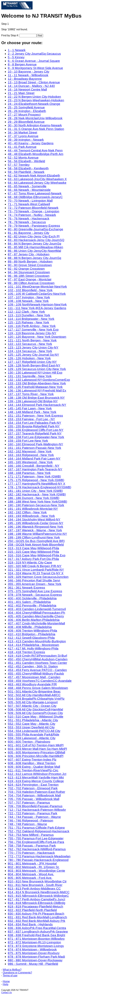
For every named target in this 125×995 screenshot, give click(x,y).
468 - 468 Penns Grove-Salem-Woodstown (38, 688)
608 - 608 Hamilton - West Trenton (32, 763)
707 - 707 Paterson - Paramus (29, 802)
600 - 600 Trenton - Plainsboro (29, 741)
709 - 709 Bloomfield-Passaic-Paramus (35, 806)
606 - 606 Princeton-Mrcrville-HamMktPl (35, 756)
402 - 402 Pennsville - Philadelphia (32, 605)
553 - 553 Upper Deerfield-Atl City (31, 727)
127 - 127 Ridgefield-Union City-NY (32, 362)
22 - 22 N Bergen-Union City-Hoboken (34, 96)
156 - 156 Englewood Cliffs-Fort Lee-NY (35, 430)
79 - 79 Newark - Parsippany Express (34, 225)
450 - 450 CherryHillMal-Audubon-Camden (38, 659)
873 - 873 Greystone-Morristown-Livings (36, 946)
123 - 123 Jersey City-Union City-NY (33, 347)
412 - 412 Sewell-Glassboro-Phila (31, 637)
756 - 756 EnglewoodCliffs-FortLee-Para (36, 842)
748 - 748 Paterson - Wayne (27, 824)
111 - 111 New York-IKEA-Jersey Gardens (37, 308)
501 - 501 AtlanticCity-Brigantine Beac (34, 691)
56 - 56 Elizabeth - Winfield (26, 161)
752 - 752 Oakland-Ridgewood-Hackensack (38, 831)
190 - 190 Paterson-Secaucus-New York (36, 505)
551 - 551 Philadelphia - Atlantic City (33, 720)
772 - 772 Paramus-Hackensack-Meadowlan (39, 856)
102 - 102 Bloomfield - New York (30, 290)
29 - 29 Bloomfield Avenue (26, 121)
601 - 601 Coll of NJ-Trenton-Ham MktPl (35, 745)
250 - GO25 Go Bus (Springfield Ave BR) (36, 541)
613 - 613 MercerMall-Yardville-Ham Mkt (36, 777)
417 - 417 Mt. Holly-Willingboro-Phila (33, 648)
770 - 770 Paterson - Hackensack (31, 852)
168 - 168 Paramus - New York (29, 473)
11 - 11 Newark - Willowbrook (28, 75)
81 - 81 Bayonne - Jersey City (28, 233)
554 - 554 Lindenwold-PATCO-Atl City (34, 731)
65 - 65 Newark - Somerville (27, 186)
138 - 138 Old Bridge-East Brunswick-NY (36, 397)
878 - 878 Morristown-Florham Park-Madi (36, 956)
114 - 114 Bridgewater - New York (31, 319)
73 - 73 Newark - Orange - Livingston (33, 211)
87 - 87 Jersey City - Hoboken (28, 254)
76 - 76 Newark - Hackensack (28, 218)
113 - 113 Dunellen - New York (29, 315)
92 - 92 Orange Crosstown (26, 268)
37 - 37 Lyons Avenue (23, 136)
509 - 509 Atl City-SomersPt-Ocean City (35, 713)
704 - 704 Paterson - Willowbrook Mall (34, 795)
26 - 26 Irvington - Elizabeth (27, 111)
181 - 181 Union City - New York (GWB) (35, 491)
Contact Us (6, 992)
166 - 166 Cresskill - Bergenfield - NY (33, 465)
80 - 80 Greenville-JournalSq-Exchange (35, 229)
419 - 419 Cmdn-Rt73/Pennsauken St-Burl (37, 655)
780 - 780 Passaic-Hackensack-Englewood (38, 860)
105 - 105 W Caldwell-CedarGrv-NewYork (37, 293)
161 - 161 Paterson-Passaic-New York (34, 448)
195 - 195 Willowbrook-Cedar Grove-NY (35, 523)
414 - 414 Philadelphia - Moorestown (33, 645)
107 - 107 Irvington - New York (29, 297)
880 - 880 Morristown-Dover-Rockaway (35, 960)
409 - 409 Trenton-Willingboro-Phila (32, 630)
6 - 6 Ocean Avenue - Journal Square (34, 61)
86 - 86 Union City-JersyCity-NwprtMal (34, 250)
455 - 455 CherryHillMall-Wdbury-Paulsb (36, 673)
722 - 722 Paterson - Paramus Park (32, 813)
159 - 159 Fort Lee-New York (28, 440)
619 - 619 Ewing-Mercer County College (36, 781)
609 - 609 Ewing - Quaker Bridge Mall (34, 766)
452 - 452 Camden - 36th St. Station (33, 666)
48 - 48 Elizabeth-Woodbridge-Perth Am (35, 154)
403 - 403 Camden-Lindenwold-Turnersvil (37, 609)
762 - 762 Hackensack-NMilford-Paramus (37, 849)
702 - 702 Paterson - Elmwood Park (33, 788)
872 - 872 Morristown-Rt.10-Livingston (34, 942)
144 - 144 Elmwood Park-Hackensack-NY (37, 405)
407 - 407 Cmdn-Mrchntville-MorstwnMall (36, 623)
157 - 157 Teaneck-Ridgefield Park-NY (35, 433)
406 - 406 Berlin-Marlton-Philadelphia (34, 620)
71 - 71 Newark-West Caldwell (29, 204)
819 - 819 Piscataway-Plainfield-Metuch (35, 906)
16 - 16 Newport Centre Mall (27, 89)
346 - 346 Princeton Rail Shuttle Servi (34, 580)
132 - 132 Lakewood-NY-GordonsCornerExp (39, 379)
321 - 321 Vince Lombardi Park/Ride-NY (36, 569)
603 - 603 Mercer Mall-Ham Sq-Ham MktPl (37, 749)
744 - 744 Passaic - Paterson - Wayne (34, 817)
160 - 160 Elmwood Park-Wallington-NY (35, 444)
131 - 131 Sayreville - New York (30, 376)
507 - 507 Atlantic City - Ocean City (32, 706)
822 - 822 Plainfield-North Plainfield (32, 910)
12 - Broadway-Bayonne (25, 78)
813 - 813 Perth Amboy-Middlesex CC (34, 888)
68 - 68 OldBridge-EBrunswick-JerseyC (35, 197)
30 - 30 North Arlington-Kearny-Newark (35, 125)
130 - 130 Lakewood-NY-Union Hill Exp (35, 372)
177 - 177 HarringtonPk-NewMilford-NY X (36, 483)
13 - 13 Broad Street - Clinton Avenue (34, 82)
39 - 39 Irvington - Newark (26, 139)
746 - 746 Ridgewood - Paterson (30, 820)
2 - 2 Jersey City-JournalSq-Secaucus (34, 53)
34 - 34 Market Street (22, 132)
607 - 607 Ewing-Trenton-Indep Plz (32, 759)
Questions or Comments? (17, 972)
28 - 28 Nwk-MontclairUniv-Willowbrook (35, 118)
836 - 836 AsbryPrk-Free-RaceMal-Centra (37, 928)
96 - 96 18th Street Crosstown (28, 276)
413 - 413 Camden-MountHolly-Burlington (37, 641)
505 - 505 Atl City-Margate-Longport (33, 702)
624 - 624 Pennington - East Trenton (33, 784)
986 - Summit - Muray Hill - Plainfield (33, 964)
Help (5, 984)
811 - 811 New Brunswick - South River (35, 885)
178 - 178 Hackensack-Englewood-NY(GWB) (39, 487)
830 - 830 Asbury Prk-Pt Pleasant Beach (36, 913)
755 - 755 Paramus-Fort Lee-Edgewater (35, 838)
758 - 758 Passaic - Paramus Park (32, 845)
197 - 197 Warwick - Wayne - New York (35, 530)
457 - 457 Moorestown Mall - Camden (34, 677)
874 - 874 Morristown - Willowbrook (32, 949)
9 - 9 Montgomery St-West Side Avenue (35, 68)
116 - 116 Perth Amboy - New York (32, 326)
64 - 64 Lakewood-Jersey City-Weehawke (37, 182)
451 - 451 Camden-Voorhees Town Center (37, 663)
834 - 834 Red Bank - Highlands (30, 924)
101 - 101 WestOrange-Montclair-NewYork (37, 286)
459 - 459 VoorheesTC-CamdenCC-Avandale (40, 680)
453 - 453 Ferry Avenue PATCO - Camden (37, 670)
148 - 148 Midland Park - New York (32, 412)
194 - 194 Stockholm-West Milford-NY (34, 519)
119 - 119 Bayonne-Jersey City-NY (32, 333)
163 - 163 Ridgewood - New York (31, 455)
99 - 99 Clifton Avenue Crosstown (31, 283)
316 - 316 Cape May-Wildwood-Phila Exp (36, 555)
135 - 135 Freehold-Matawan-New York (35, 387)
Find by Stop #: (10, 35)
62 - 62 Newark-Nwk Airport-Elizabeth (34, 175)
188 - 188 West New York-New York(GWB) (37, 501)
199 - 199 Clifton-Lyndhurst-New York (34, 537)
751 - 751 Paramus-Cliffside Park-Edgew (36, 827)
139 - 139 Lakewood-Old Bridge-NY (33, 401)
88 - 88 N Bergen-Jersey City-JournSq (34, 258)
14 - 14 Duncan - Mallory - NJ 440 (31, 86)
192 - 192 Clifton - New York (27, 512)
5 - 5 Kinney (16, 57)
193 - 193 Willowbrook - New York (31, 516)
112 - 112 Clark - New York (26, 311)
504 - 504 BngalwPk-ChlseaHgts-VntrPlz (36, 698)
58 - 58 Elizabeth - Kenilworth (28, 168)
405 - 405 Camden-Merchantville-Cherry (36, 616)
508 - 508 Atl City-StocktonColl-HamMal (35, 709)
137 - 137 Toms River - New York (31, 394)
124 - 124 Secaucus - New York (30, 351)
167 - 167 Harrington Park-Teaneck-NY (35, 469)
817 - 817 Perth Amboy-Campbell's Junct (36, 899)
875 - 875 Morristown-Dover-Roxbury (34, 953)
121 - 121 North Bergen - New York (32, 340)
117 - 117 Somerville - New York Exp (33, 329)
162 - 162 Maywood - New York (30, 451)
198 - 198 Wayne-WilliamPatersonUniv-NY (37, 534)
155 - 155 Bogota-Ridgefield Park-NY (34, 426)
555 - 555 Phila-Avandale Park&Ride (33, 734)
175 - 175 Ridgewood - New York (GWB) (36, 480)
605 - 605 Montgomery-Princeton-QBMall (36, 752)
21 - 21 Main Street (21, 93)
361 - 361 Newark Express (26, 587)
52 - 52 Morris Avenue (23, 157)
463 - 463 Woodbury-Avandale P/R (32, 684)
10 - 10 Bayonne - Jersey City (28, 71)
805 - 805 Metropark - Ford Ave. (30, 878)
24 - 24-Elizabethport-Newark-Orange (34, 104)
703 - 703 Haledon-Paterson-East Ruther (36, 792)
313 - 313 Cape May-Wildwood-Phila (33, 548)
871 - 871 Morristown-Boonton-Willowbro (36, 938)
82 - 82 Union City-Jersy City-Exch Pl (33, 236)
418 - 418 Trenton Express (26, 652)
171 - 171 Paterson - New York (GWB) (34, 476)
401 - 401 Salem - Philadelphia (29, 602)
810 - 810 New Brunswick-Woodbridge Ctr (37, 881)
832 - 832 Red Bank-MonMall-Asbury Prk (36, 921)
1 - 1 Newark (17, 50)
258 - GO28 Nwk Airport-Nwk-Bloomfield (36, 544)
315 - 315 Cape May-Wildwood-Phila (33, 551)
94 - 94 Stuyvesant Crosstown (29, 272)
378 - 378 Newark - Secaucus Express (35, 594)
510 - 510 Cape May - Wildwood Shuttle (35, 716)
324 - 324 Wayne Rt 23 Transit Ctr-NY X (35, 573)
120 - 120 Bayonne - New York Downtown (37, 336)
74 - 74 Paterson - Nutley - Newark (32, 215)
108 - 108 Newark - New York (28, 301)
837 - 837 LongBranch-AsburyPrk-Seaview (38, 931)
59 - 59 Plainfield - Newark (26, 172)
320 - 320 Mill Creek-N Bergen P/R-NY (35, 566)
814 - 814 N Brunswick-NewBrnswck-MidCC (38, 892)
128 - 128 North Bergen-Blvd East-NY (34, 365)
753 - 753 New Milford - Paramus (31, 835)
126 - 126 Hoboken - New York (29, 358)
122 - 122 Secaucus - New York (30, 344)
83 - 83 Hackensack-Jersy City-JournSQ (36, 240)
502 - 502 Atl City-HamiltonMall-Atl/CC (34, 695)
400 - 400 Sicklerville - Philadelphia (32, 598)
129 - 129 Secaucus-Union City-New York (37, 369)
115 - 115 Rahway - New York (28, 322)
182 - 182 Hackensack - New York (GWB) (37, 494)
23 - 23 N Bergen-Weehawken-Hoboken (36, 100)
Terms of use (10, 975)
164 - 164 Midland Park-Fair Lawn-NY (34, 458)
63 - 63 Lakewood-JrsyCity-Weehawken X (37, 179)
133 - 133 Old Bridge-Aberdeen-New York (37, 383)
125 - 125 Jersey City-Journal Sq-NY (33, 354)
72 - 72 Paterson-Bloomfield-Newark (33, 207)
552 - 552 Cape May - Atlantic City (31, 723)
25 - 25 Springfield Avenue (26, 107)
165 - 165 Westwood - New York (30, 462)
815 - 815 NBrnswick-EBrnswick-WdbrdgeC (38, 895)
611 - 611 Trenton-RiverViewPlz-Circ (33, 770)
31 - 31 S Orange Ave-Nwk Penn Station (36, 129)
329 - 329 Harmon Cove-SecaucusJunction (38, 577)
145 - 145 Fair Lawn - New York (30, 408)
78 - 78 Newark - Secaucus (27, 222)
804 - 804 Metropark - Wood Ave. (31, 874)
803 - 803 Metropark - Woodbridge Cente (36, 870)
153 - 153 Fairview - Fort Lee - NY (31, 419)
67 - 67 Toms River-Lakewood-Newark (35, 193)
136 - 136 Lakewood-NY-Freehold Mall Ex (37, 390)
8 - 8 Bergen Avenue (22, 64)
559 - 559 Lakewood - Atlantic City (32, 738)
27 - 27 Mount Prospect (24, 114)
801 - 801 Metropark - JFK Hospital (32, 863)
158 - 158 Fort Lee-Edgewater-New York (36, 437)
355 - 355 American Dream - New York (34, 584)
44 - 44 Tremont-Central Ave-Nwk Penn (35, 150)
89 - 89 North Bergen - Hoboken (30, 261)
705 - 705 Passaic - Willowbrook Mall (33, 799)
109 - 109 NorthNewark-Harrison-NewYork (37, 304)
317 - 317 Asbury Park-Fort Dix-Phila (33, 559)
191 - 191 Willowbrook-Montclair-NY (33, 508)
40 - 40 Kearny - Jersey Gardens (31, 143)
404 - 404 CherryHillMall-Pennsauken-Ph (36, 612)
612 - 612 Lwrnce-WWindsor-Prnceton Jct (37, 774)
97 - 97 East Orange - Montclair (29, 279)
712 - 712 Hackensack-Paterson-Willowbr (37, 809)
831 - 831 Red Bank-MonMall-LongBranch (37, 917)
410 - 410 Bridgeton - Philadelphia (31, 634)
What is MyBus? (12, 969)
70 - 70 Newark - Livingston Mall (30, 200)
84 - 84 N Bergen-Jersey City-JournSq (34, 243)
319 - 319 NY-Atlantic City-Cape (30, 562)
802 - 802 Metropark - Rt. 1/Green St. (33, 867)
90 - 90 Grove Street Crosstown (30, 265)
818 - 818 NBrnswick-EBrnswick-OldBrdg (36, 903)
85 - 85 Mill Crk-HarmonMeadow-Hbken (35, 247)
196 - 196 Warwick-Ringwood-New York (35, 526)
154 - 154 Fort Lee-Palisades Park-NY (34, 422)
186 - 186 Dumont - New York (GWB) (33, 498)
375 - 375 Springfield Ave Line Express (35, 591)
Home (6, 981)
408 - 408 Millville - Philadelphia (30, 627)
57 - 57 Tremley (19, 164)
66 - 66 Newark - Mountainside (29, 190)
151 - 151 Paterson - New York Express (35, 415)
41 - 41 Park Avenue (22, 147)
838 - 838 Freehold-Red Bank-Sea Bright (36, 935)
